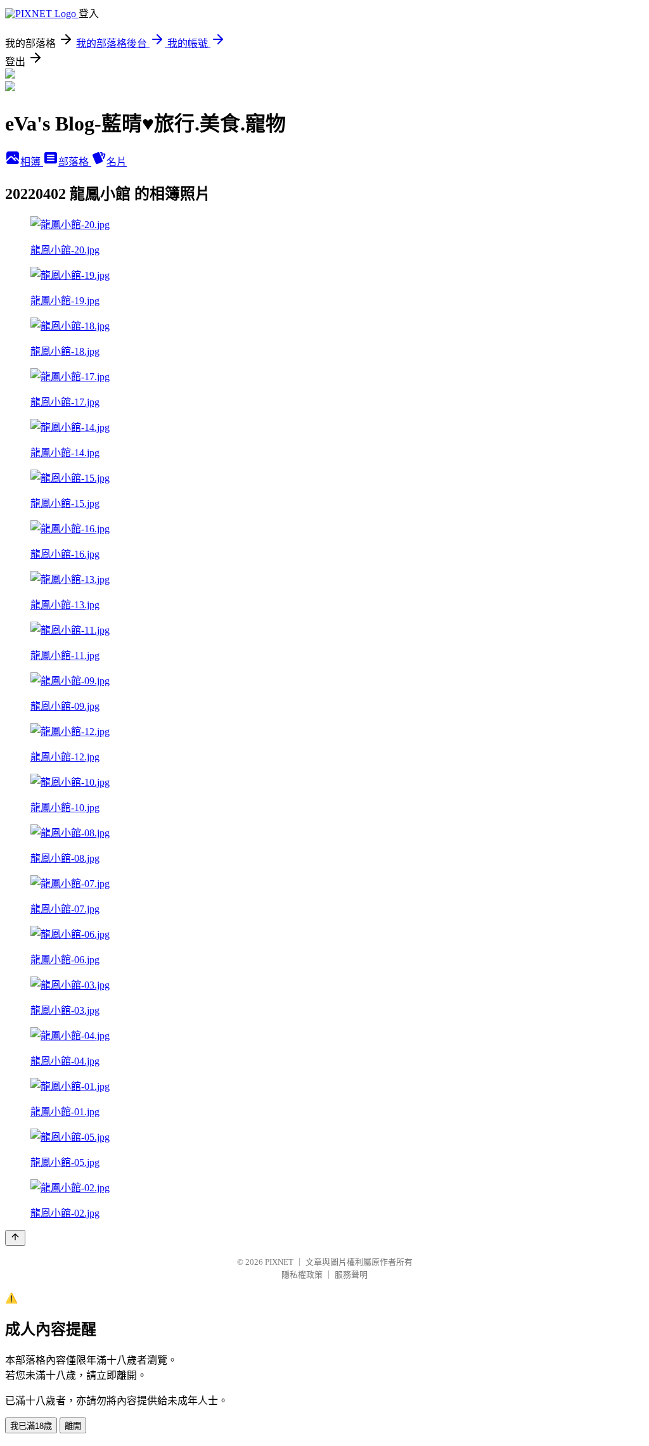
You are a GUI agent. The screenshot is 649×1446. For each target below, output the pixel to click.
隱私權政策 (302, 1274)
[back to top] (15, 1238)
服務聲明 (351, 1274)
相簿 (31, 162)
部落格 (74, 162)
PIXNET (279, 1262)
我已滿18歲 (31, 1426)
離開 (73, 1426)
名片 (116, 162)
